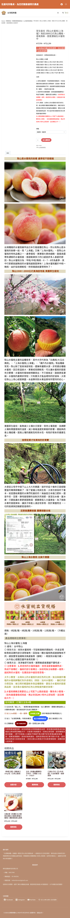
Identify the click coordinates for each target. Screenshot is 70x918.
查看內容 (13, 785)
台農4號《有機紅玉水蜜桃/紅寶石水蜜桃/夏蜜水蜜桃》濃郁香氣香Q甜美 (13, 816)
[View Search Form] (62, 12)
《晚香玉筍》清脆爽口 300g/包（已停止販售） (13, 773)
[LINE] (66, 4)
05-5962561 (21, 723)
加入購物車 (46, 140)
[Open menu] (58, 12)
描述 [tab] (8, 153)
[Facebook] (62, 4)
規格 (37, 129)
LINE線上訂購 (34, 713)
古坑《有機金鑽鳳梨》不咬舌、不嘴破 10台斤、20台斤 (34, 773)
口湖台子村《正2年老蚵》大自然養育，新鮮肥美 (56, 773)
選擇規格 (35, 785)
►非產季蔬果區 (42, 147)
